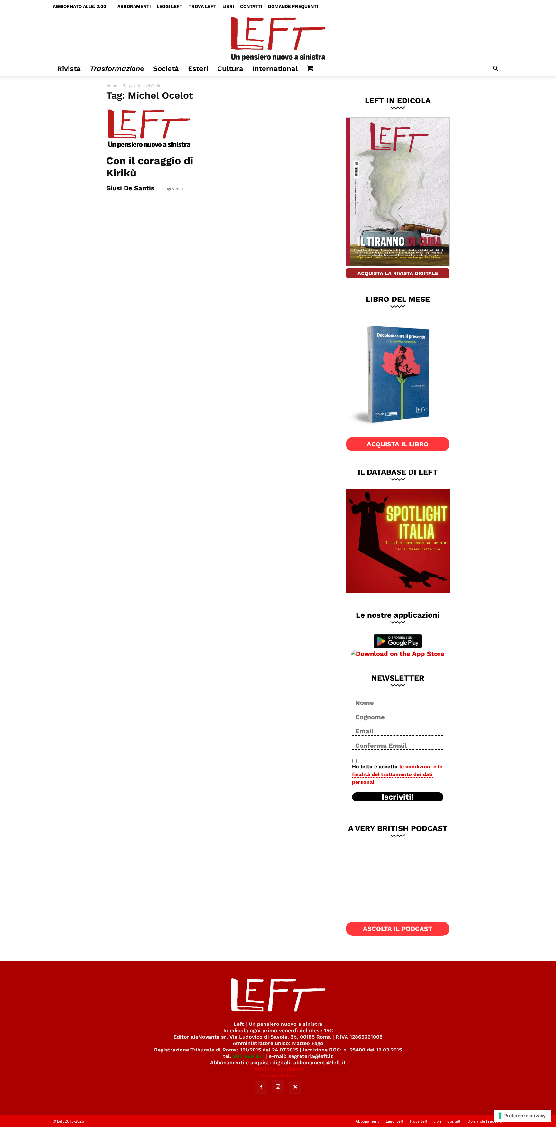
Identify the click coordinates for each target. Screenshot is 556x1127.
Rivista (69, 69)
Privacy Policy (278, 1075)
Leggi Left (169, 6)
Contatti (251, 6)
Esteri (198, 69)
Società (166, 69)
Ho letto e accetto (397, 774)
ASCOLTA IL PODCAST (397, 929)
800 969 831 (248, 1056)
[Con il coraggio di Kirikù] (158, 129)
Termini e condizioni (278, 1069)
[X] (295, 1087)
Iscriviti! (398, 796)
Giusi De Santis (130, 188)
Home (111, 85)
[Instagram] (278, 1086)
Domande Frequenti (293, 6)
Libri (228, 6)
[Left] (278, 37)
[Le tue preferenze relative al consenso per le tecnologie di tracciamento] (522, 1116)
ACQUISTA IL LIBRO (398, 444)
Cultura (230, 69)
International (275, 69)
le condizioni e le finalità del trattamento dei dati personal (397, 774)
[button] (495, 69)
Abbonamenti (134, 6)
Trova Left (202, 6)
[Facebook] (261, 1087)
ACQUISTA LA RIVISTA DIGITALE (397, 273)
